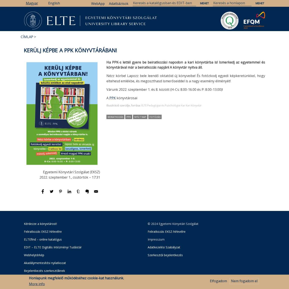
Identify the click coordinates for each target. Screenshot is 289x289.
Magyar (32, 3)
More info (37, 284)
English (54, 3)
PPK (112, 98)
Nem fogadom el (244, 281)
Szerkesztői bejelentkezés (165, 255)
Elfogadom (218, 281)
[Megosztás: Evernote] (87, 193)
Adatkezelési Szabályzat (164, 247)
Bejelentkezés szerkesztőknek (44, 271)
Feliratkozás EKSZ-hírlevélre (43, 232)
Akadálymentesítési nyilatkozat (45, 263)
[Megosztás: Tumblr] (78, 193)
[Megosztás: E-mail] (96, 193)
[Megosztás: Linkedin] (69, 193)
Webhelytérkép (34, 255)
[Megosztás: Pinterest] (61, 193)
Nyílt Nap (140, 116)
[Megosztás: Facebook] (43, 193)
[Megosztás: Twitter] (52, 193)
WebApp (98, 3)
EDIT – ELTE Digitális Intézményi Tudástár (53, 247)
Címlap (27, 36)
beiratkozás (115, 116)
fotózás (155, 116)
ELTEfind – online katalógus (43, 239)
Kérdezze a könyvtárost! (40, 224)
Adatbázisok (118, 3)
